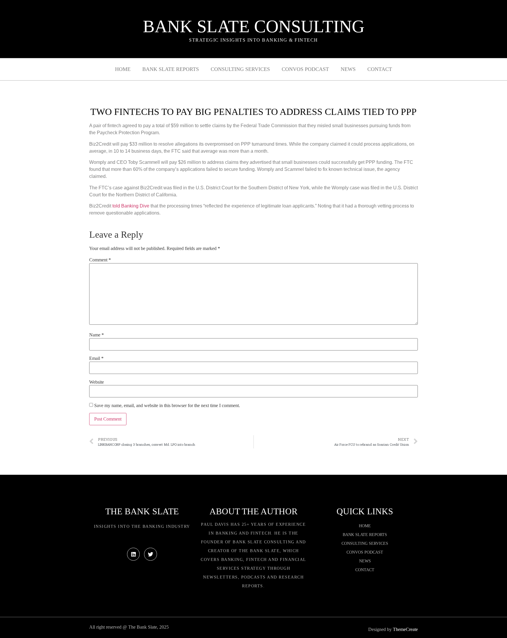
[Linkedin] (133, 554)
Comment (100, 260)
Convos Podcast (305, 69)
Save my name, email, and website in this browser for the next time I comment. (167, 405)
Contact (379, 69)
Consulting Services (240, 69)
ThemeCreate (405, 629)
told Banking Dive (130, 205)
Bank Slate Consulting (253, 26)
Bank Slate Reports (170, 69)
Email (96, 358)
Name (96, 335)
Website (96, 382)
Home (123, 69)
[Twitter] (150, 554)
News (348, 69)
